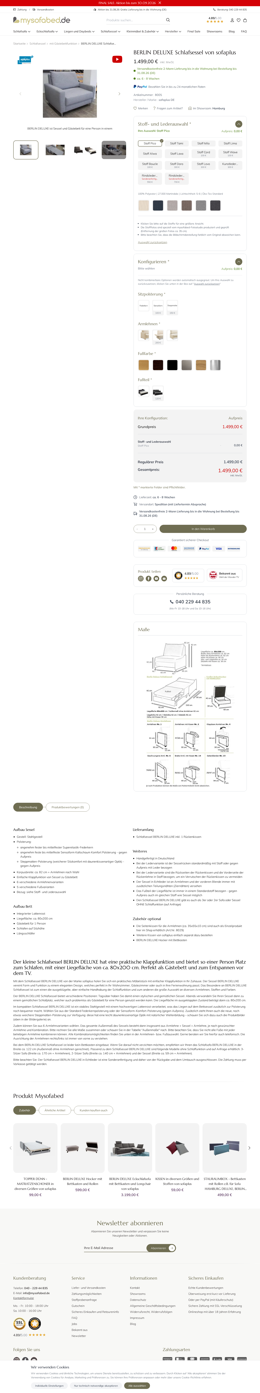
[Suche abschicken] (168, 20)
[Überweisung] (167, 1359)
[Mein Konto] (232, 20)
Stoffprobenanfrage (84, 1300)
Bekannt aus (80, 1330)
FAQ (74, 1318)
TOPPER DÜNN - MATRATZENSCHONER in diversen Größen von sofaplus (35, 1184)
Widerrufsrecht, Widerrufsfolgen (151, 1312)
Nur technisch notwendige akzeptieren (96, 1385)
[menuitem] (21, 31)
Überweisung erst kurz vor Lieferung (212, 1294)
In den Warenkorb (203, 529)
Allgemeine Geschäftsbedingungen (152, 1306)
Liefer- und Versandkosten (89, 1287)
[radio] (150, 143)
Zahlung (22, 9)
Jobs (74, 1324)
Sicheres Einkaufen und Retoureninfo (95, 1312)
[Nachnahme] (204, 1359)
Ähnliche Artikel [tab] (55, 1110)
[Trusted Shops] (34, 1323)
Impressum (137, 1318)
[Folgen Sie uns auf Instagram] (141, 579)
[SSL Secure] (19, 1323)
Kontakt (135, 1287)
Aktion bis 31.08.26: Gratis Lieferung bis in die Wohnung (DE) (132, 9)
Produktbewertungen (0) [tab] (68, 807)
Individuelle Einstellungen (49, 1385)
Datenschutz (138, 1300)
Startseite (19, 43)
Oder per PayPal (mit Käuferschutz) (210, 1300)
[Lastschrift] (180, 1359)
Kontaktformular (23, 1298)
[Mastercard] (192, 1359)
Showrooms (138, 1294)
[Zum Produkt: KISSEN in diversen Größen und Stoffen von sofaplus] (177, 1148)
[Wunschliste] (238, 20)
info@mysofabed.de (36, 1293)
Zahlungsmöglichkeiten (87, 1294)
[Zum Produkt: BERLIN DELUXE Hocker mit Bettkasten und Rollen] (82, 1148)
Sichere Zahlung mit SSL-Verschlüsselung (215, 1306)
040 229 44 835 (193, 602)
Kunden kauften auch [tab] (93, 1110)
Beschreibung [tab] (28, 807)
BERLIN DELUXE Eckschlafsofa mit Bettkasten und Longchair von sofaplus (130, 1184)
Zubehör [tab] (24, 1110)
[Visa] (229, 1359)
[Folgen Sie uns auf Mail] (164, 579)
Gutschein (78, 1306)
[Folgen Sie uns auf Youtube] (156, 579)
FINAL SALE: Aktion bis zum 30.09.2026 (127, 3)
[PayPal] (217, 1359)
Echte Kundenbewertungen (205, 1287)
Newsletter (79, 1336)
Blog (133, 1324)
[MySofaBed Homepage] (41, 20)
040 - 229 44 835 (36, 1288)
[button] (238, 124)
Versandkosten (45, 9)
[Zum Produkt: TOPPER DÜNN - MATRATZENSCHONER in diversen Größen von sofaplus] (35, 1148)
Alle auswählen (137, 1385)
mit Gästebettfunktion (63, 43)
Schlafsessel (38, 43)
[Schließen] (159, 3)
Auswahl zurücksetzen (152, 242)
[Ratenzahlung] (242, 1359)
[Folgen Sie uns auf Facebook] (148, 579)
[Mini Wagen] (245, 20)
